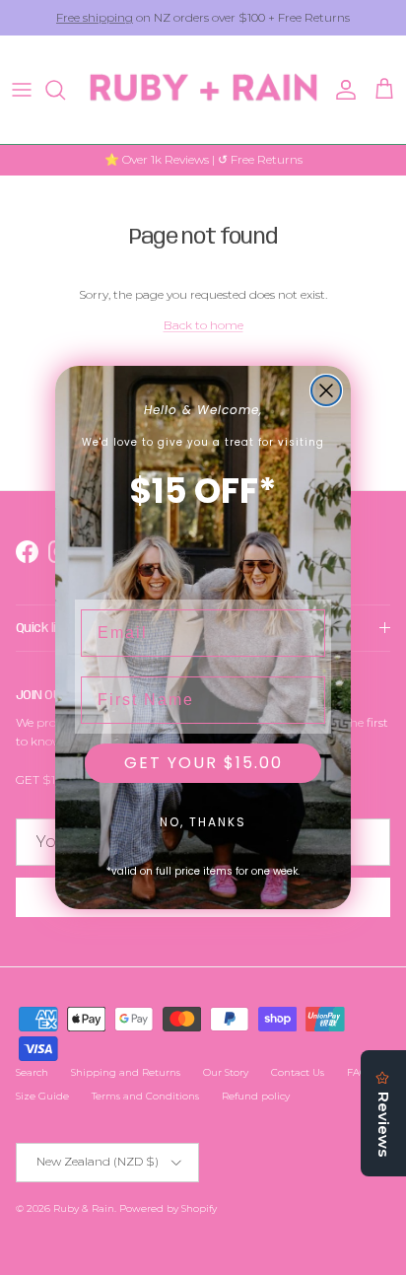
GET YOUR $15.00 (203, 762)
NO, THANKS (203, 822)
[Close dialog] (326, 390)
